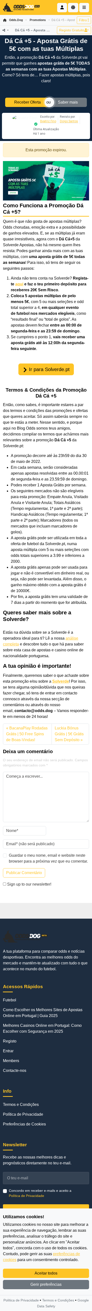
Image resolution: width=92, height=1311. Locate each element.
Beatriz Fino (48, 121)
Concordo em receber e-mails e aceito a (40, 1193)
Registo (9, 1041)
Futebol (9, 1000)
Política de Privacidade (23, 1114)
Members (11, 1061)
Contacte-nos (14, 1070)
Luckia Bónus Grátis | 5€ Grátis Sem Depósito (69, 734)
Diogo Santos (69, 121)
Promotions (38, 20)
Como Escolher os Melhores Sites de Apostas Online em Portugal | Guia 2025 (42, 1013)
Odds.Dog (16, 20)
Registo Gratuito (71, 30)
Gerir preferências (46, 1284)
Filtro (83, 20)
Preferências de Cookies (24, 1124)
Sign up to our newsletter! (29, 884)
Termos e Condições (21, 1104)
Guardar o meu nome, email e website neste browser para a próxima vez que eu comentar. (48, 858)
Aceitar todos (46, 1273)
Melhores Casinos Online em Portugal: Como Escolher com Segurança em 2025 (42, 1028)
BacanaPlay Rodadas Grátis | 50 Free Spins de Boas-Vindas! (27, 734)
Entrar (8, 1051)
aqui (19, 284)
